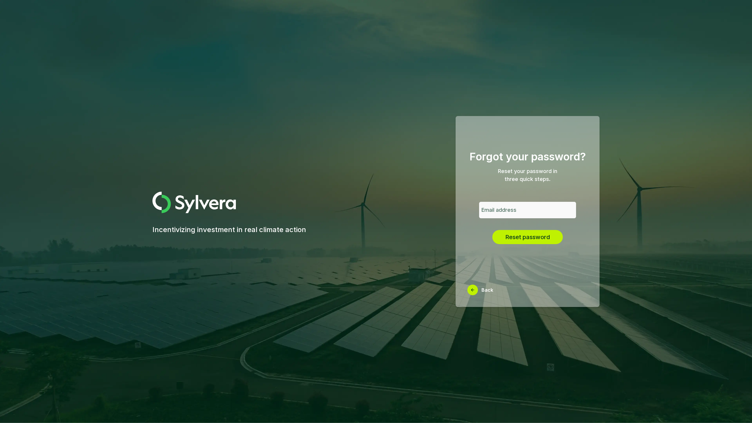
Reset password (527, 237)
